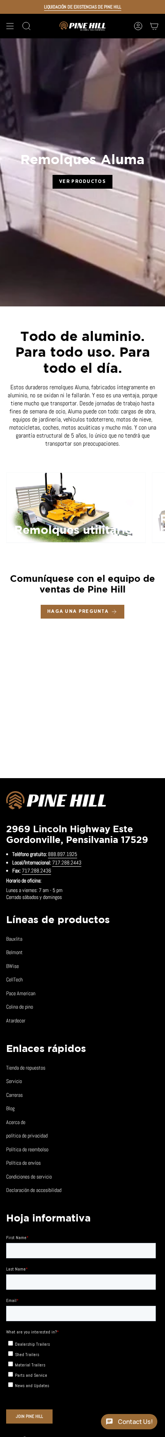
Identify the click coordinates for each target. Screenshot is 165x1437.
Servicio (14, 1081)
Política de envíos (23, 1162)
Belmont (14, 952)
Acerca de (15, 1122)
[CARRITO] (154, 26)
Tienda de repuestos (25, 1067)
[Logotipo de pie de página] (56, 801)
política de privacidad (27, 1135)
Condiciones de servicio (29, 1176)
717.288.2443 (66, 862)
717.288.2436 (36, 870)
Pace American (20, 993)
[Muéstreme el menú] (10, 26)
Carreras (14, 1094)
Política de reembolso (27, 1149)
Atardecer (15, 1020)
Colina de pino (19, 1006)
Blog (10, 1108)
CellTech (14, 979)
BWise (12, 966)
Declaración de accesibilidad (33, 1190)
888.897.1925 (62, 854)
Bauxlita (14, 938)
